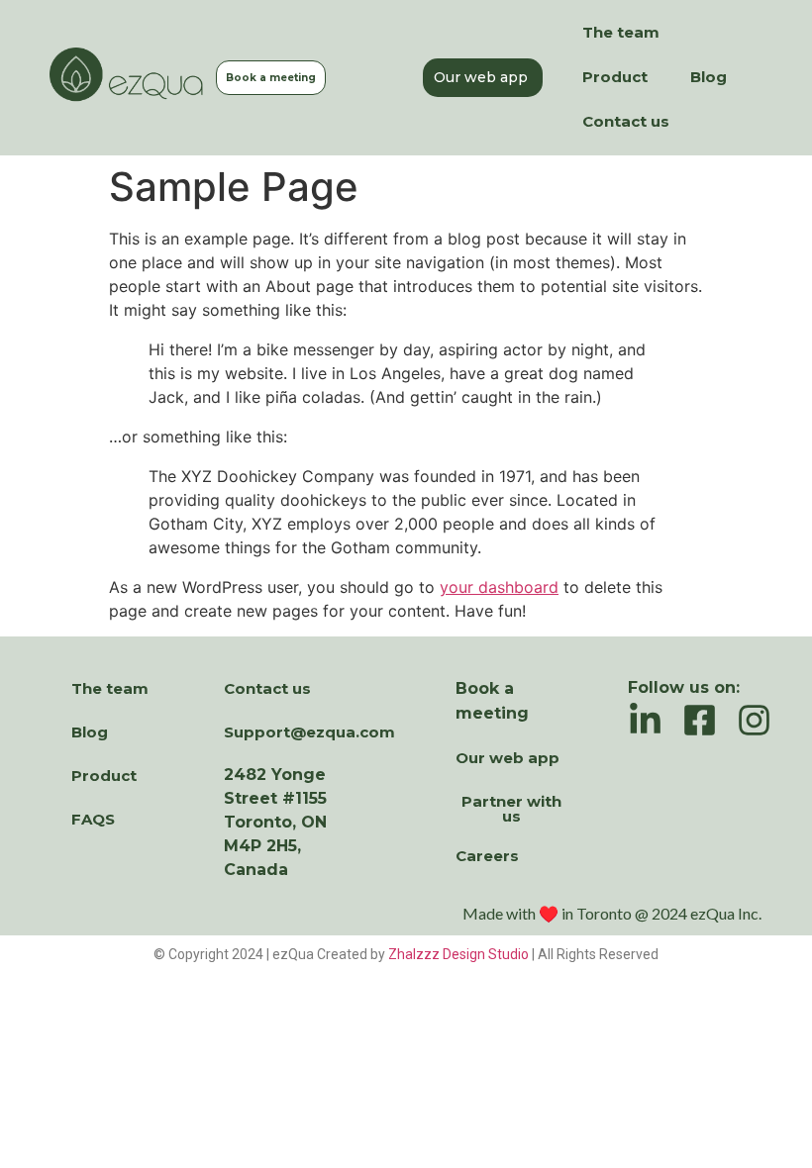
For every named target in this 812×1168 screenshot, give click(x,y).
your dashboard (499, 587)
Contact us (625, 121)
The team (621, 32)
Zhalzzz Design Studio (458, 954)
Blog (708, 76)
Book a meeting (271, 77)
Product (615, 76)
